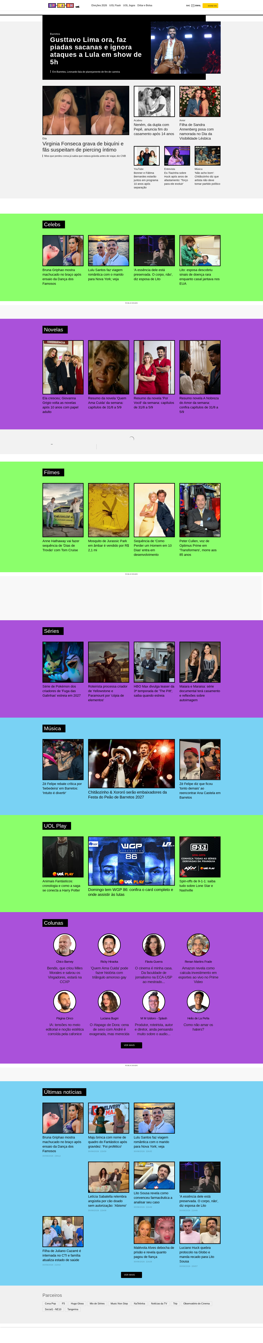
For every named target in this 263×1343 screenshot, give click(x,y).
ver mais (129, 1045)
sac (188, 6)
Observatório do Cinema (196, 1303)
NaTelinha (139, 1303)
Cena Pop (50, 1303)
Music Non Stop (119, 1303)
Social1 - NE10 (53, 1309)
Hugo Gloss (77, 1303)
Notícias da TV (159, 1303)
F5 (63, 1303)
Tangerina (72, 1309)
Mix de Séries (97, 1303)
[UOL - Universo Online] (76, 6)
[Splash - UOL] (60, 5)
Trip (175, 1303)
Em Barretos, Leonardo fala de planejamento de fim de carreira (86, 72)
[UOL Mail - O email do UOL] (196, 5)
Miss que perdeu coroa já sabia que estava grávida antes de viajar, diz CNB (85, 156)
